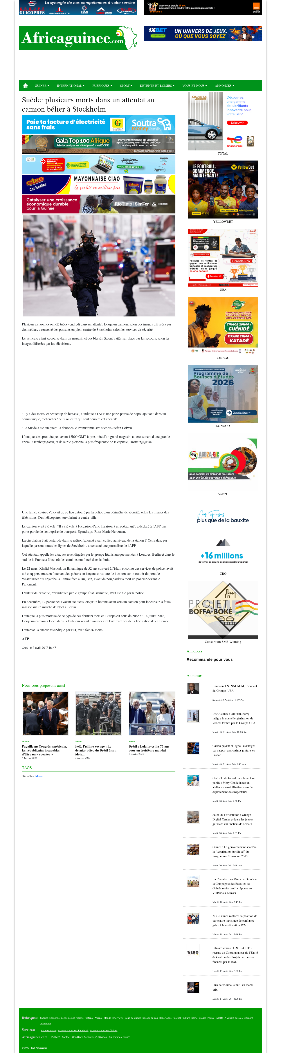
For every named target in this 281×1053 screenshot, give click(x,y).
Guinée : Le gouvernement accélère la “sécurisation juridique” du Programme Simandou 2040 (234, 851)
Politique (89, 1018)
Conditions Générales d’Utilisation (89, 1037)
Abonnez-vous (48, 1030)
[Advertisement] (140, 66)
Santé (194, 1018)
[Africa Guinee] (78, 38)
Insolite (219, 1018)
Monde (39, 776)
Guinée (41, 85)
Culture (186, 1018)
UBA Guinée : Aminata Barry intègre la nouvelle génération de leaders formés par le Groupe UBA (234, 718)
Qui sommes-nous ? (119, 1037)
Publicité (55, 1037)
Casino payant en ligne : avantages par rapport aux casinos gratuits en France (234, 750)
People (210, 1018)
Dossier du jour (150, 1018)
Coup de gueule (133, 1018)
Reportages (165, 1018)
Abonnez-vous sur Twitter (103, 1030)
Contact (66, 1037)
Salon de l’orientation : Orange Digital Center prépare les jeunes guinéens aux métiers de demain (233, 819)
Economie (54, 1018)
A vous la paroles (234, 1018)
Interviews (117, 1018)
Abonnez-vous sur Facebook (73, 1030)
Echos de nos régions (72, 1018)
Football (177, 1018)
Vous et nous (193, 85)
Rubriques (101, 85)
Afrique (99, 1018)
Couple (202, 1018)
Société (44, 1018)
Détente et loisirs (156, 85)
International (69, 85)
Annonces (223, 85)
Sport (125, 85)
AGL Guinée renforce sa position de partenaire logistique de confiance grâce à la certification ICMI (235, 920)
